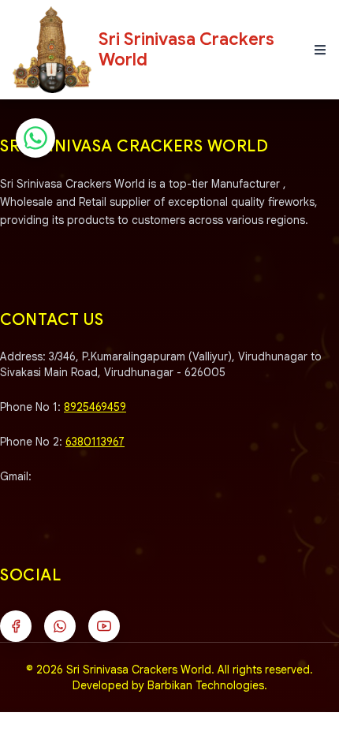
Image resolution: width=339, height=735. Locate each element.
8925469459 (95, 407)
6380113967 (95, 442)
